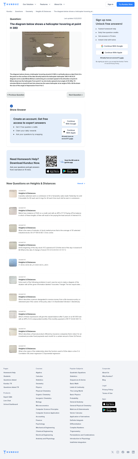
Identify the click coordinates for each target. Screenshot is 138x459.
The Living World (76, 391)
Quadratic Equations (78, 372)
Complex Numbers (77, 427)
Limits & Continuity (77, 387)
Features (44, 4)
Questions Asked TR (11, 387)
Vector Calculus (76, 413)
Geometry (29, 11)
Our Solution (28, 4)
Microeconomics (42, 405)
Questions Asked (10, 380)
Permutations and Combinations (82, 435)
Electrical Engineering (44, 435)
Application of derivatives (80, 416)
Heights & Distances (43, 11)
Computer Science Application (47, 413)
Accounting (40, 416)
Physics (39, 387)
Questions (19, 11)
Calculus (39, 376)
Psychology (40, 424)
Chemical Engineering (44, 431)
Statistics (39, 380)
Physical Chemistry (43, 391)
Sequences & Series (78, 380)
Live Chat (7, 401)
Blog (104, 380)
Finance (39, 420)
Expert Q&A (8, 397)
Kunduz (9, 11)
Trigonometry (75, 431)
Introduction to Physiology (80, 438)
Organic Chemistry (43, 394)
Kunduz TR (8, 383)
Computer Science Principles (47, 409)
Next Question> (76, 95)
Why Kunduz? (107, 376)
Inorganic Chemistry (43, 398)
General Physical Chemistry (80, 405)
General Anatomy (76, 402)
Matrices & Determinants (79, 409)
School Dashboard (11, 404)
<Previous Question (15, 95)
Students (7, 376)
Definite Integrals (76, 420)
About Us (58, 4)
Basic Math (74, 383)
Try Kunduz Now (126, 4)
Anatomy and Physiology (45, 438)
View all (80, 183)
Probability (74, 398)
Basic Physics (75, 394)
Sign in (110, 4)
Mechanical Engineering (45, 427)
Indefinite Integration (78, 442)
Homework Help (10, 372)
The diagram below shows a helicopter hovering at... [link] (74, 11)
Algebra (39, 372)
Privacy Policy (114, 63)
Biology (39, 402)
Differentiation (75, 424)
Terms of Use (107, 393)
